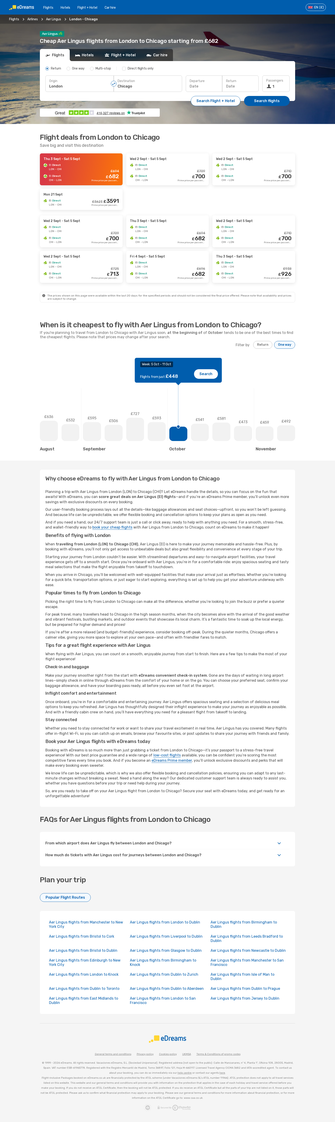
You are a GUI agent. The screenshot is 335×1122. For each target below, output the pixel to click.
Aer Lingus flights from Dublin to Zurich (164, 974)
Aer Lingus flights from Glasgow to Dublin (166, 950)
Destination (126, 81)
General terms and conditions (113, 1054)
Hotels (65, 8)
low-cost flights (167, 755)
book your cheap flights (112, 527)
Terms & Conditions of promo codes (218, 1054)
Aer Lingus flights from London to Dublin (165, 922)
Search (205, 374)
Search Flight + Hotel (215, 101)
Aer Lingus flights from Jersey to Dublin (245, 998)
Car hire (110, 8)
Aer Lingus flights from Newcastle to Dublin (248, 950)
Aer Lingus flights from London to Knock (84, 974)
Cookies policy (168, 1054)
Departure (197, 81)
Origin (53, 81)
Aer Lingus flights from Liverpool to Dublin (166, 936)
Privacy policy (145, 1054)
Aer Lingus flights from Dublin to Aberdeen (167, 988)
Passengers (274, 81)
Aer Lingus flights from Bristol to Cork (81, 936)
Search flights (267, 101)
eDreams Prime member (172, 760)
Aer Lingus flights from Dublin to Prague (245, 988)
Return (231, 81)
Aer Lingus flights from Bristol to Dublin (83, 950)
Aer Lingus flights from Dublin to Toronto (84, 988)
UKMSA (186, 1054)
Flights (48, 8)
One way (284, 345)
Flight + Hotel (87, 8)
